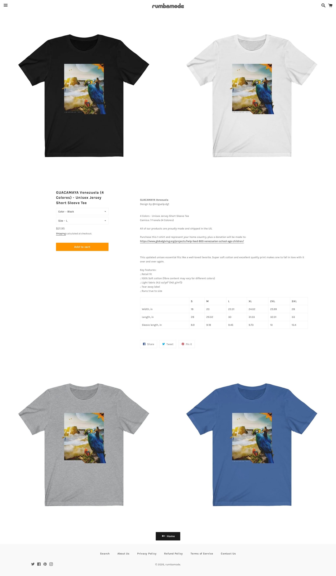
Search (105, 553)
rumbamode (172, 564)
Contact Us (228, 553)
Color (61, 211)
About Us (123, 553)
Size (60, 220)
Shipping (61, 233)
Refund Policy (173, 553)
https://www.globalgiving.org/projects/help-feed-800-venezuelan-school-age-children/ (192, 241)
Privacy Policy (147, 553)
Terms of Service (202, 553)
